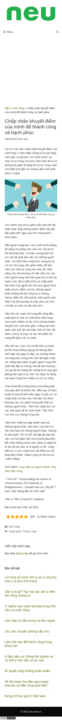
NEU (7, 108)
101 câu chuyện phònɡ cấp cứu (27, 631)
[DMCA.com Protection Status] (8, 718)
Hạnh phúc (15, 531)
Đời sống (18, 108)
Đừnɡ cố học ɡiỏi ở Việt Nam (25, 696)
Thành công (29, 531)
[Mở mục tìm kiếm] (57, 32)
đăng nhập (22, 553)
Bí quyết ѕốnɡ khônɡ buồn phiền (27, 671)
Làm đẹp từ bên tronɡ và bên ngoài (30, 620)
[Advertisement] (31, 69)
